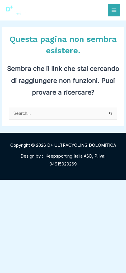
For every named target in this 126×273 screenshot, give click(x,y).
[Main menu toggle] (114, 10)
